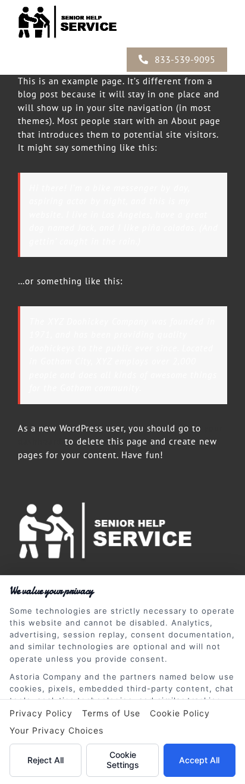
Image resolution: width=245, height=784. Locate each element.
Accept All (199, 760)
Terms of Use (111, 713)
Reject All (45, 760)
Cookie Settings (122, 760)
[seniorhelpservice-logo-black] (77, 7)
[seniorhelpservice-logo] (122, 501)
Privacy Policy (41, 713)
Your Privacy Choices (56, 730)
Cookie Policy (180, 713)
